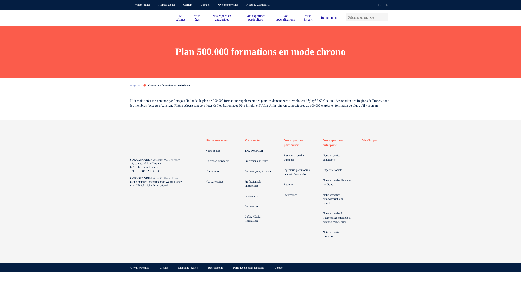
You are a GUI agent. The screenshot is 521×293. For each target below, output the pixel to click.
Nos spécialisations (285, 17)
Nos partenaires (214, 181)
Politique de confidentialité (248, 267)
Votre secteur (254, 140)
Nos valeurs (212, 171)
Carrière (188, 5)
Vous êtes (197, 17)
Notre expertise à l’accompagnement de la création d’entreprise (337, 217)
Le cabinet (180, 17)
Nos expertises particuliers (255, 17)
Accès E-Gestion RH (258, 5)
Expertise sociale (332, 170)
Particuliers (251, 196)
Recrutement (329, 18)
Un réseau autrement (217, 161)
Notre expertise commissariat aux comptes (333, 199)
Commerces (251, 206)
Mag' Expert (308, 17)
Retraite (288, 184)
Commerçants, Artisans (258, 171)
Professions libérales (256, 161)
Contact (205, 5)
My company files (228, 5)
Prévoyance (290, 195)
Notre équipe (213, 150)
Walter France (142, 5)
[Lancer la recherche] (385, 17)
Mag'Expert (370, 140)
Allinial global (167, 5)
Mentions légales (188, 267)
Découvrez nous (217, 140)
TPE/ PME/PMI (254, 150)
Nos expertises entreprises (221, 17)
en (386, 5)
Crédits (164, 267)
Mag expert (135, 85)
